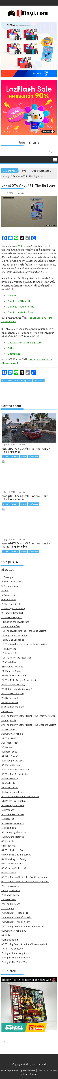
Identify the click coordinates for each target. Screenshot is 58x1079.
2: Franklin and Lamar (12, 581)
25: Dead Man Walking (13, 684)
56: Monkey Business (12, 823)
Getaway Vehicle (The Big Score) (25, 342)
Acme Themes (30, 1073)
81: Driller (6, 935)
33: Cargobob (8, 720)
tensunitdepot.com (50, 152)
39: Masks (6, 747)
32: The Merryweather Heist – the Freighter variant (28, 715)
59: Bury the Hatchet (12, 836)
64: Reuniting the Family (14, 859)
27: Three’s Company (12, 693)
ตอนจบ (23, 456)
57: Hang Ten (8, 827)
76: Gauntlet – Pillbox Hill (14, 912)
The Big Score (26, 380)
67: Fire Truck (8, 872)
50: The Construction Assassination (20, 796)
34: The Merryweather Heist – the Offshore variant (28, 724)
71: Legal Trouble (10, 890)
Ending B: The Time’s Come (15, 957)
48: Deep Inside (9, 787)
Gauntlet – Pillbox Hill (19, 301)
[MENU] (55, 159)
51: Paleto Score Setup (13, 800)
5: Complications (10, 594)
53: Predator (8, 809)
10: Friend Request (11, 617)
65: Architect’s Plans (12, 863)
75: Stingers (7, 908)
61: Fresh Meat (9, 845)
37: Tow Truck (9, 738)
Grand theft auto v (10, 380)
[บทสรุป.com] (4, 159)
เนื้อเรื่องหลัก (39, 380)
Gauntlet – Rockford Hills (21, 306)
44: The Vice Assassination (15, 769)
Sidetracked (14, 353)
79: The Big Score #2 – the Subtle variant (23, 926)
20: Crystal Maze (10, 662)
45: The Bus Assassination (15, 774)
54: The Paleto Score (12, 814)
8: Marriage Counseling (13, 608)
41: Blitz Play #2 (10, 756)
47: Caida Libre (9, 782)
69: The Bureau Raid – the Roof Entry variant (25, 881)
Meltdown (23, 246)
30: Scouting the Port (12, 706)
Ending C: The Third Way (14, 962)
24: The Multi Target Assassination (19, 680)
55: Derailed (7, 818)
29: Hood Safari (9, 702)
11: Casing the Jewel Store (15, 621)
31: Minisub (7, 711)
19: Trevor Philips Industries (16, 657)
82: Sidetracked (9, 939)
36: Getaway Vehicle (12, 733)
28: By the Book (9, 697)
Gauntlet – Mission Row (20, 312)
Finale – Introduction (12, 948)
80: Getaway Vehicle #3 (13, 930)
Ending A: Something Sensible (16, 953)
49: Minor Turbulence (12, 791)
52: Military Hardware (12, 805)
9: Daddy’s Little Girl (12, 612)
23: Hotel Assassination (13, 675)
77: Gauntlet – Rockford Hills (16, 917)
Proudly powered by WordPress (18, 1070)
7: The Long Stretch (11, 603)
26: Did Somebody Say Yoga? (16, 688)
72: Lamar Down (10, 894)
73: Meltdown (8, 899)
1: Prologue (7, 577)
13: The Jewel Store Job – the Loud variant (23, 630)
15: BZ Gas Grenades (12, 639)
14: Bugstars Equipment (14, 635)
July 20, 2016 (9, 444)
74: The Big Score (10, 903)
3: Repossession (10, 586)
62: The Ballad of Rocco (13, 850)
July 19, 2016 (9, 492)
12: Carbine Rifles (10, 626)
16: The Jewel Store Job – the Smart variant (24, 644)
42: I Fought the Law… (13, 760)
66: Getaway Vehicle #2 (13, 868)
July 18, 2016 (9, 539)
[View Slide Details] (29, 1005)
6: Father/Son (8, 599)
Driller (11, 348)
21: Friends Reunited (12, 666)
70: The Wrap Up (10, 885)
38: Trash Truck (9, 742)
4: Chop (5, 590)
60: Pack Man (8, 841)
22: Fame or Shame (11, 671)
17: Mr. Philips (8, 648)
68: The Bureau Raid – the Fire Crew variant (24, 876)
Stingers (12, 295)
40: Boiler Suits (9, 751)
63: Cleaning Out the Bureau (16, 854)
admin (21, 193)
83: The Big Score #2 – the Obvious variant (24, 944)
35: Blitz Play (8, 729)
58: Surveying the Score (13, 832)
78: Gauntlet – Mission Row (15, 921)
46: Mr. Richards (9, 778)
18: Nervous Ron (10, 653)
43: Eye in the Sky (10, 765)
